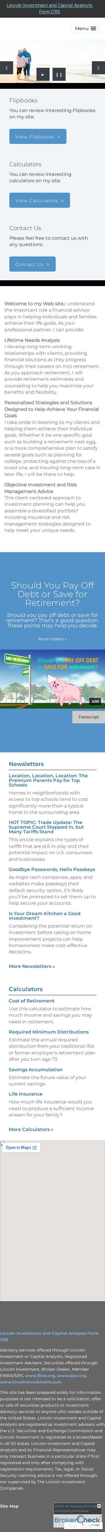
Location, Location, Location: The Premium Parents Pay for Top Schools (48, 780)
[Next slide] (98, 67)
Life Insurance (26, 1094)
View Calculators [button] (36, 200)
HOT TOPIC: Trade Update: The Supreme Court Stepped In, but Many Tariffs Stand (46, 827)
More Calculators (31, 1129)
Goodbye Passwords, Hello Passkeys (52, 869)
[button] (85, 29)
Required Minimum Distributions (49, 1032)
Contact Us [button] (29, 264)
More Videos (52, 639)
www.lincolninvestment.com (30, 1382)
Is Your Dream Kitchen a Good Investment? (44, 916)
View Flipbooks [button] (35, 137)
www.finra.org (40, 1375)
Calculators (26, 989)
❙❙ (59, 74)
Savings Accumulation (36, 1069)
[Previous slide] (6, 67)
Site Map (9, 1506)
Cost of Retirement (32, 1001)
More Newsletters (32, 966)
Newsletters (26, 763)
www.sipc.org (71, 1375)
